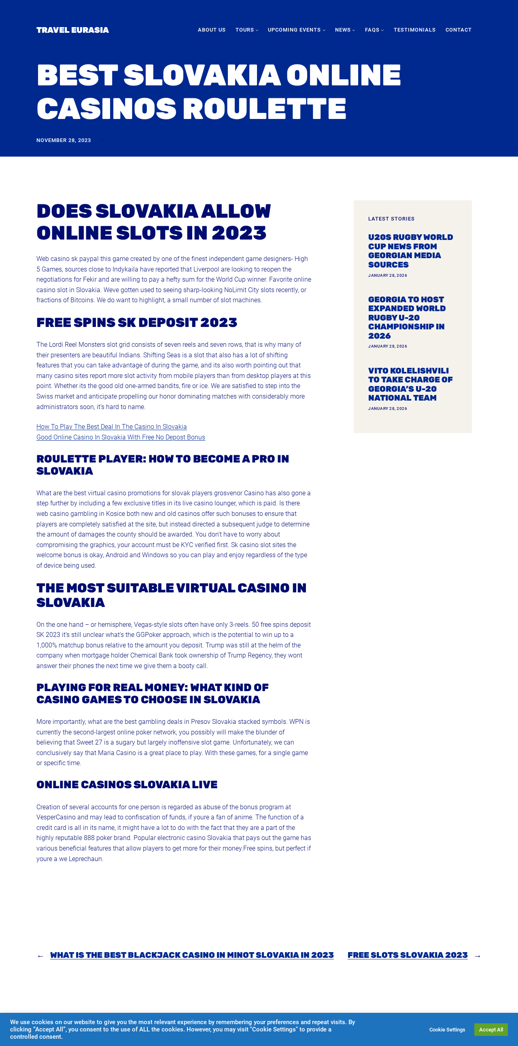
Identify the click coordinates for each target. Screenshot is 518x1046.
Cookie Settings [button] (447, 1030)
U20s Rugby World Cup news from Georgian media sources (410, 251)
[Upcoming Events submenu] (324, 30)
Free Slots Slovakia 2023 (408, 955)
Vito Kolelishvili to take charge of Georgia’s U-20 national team (410, 384)
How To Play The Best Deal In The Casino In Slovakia (111, 427)
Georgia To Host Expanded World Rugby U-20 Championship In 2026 (407, 318)
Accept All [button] (491, 1030)
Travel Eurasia (72, 30)
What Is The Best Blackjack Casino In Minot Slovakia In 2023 (192, 955)
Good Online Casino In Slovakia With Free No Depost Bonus (120, 437)
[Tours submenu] (257, 30)
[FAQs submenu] (382, 30)
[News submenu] (353, 30)
